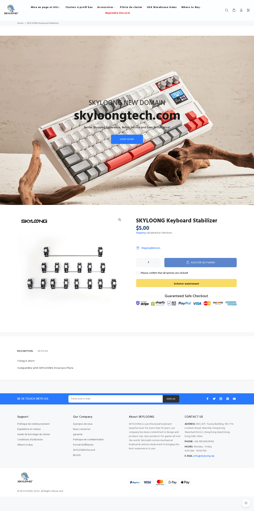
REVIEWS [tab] (43, 351)
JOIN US (171, 399)
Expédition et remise (29, 429)
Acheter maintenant (186, 284)
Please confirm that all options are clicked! (164, 273)
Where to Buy (25, 445)
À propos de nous (83, 424)
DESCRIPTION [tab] (25, 351)
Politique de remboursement (33, 424)
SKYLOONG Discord (84, 450)
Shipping (141, 233)
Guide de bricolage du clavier (33, 434)
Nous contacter (82, 429)
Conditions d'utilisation (30, 440)
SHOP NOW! (127, 139)
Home (20, 23)
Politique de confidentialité (88, 440)
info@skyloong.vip (204, 456)
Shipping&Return (150, 248)
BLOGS (77, 455)
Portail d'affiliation (83, 445)
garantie (78, 434)
